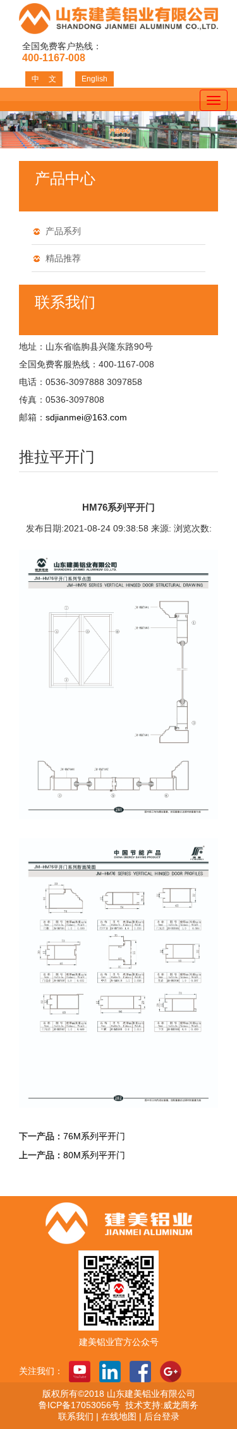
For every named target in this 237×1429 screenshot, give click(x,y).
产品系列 (63, 231)
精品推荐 (63, 258)
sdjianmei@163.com (86, 417)
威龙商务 (180, 1405)
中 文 (44, 78)
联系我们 (76, 1416)
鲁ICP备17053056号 (82, 1405)
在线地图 (119, 1416)
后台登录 (161, 1416)
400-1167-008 (53, 57)
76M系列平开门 (94, 1136)
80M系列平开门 (94, 1155)
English (94, 78)
